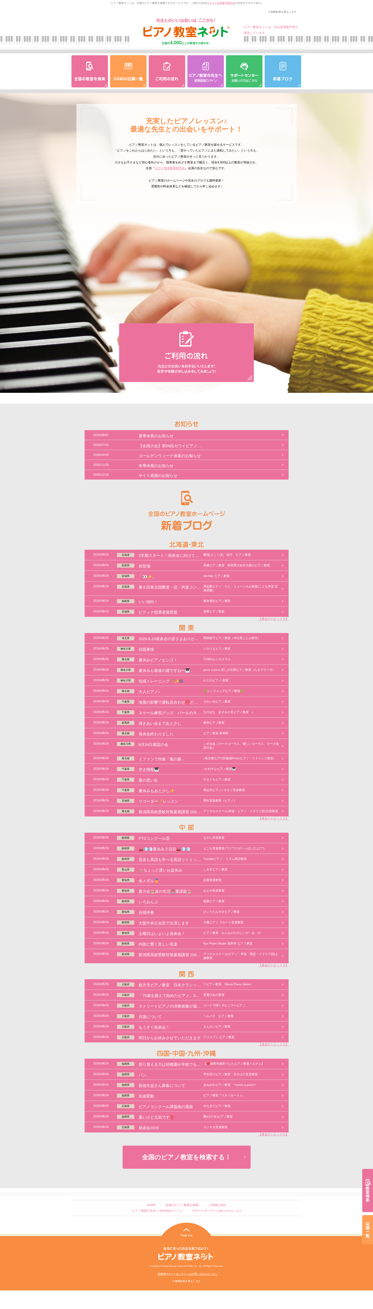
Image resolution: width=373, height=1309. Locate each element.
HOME (151, 1205)
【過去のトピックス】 (273, 619)
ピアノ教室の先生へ (157, 1210)
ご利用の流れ (217, 1205)
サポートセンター (216, 1210)
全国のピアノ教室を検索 (182, 1205)
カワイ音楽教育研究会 (222, 3)
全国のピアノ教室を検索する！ (186, 1157)
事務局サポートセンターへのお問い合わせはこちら (187, 1274)
